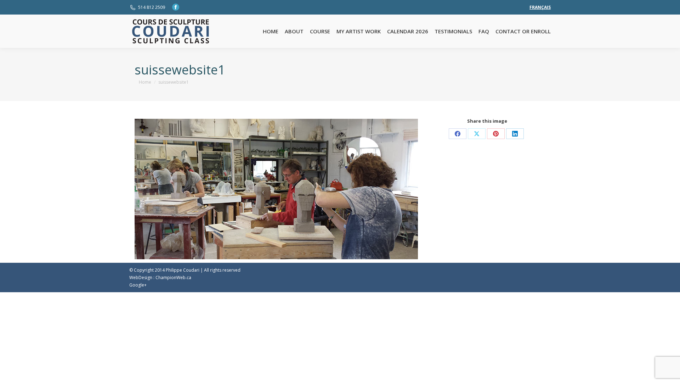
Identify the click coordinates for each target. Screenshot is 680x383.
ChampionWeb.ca (173, 277)
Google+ (138, 285)
